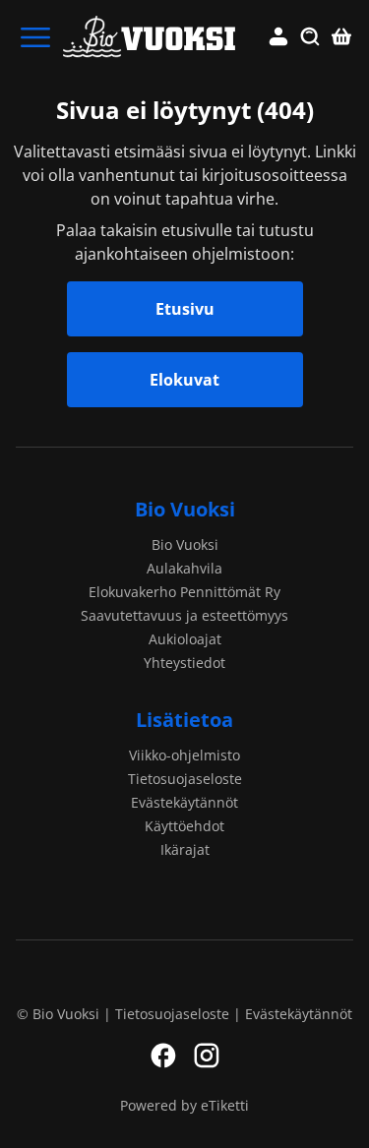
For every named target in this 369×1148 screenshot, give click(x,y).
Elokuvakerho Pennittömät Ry (184, 591)
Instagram (206, 1055)
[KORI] (341, 37)
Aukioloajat (185, 639)
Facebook (163, 1055)
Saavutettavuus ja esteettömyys (184, 615)
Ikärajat (185, 849)
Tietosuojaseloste (185, 778)
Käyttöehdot (184, 825)
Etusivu (185, 309)
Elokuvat (184, 380)
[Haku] (310, 37)
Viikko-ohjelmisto (184, 755)
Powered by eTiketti (184, 1105)
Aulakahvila (184, 568)
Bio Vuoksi (185, 509)
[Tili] (278, 37)
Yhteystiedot (184, 662)
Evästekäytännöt (184, 802)
